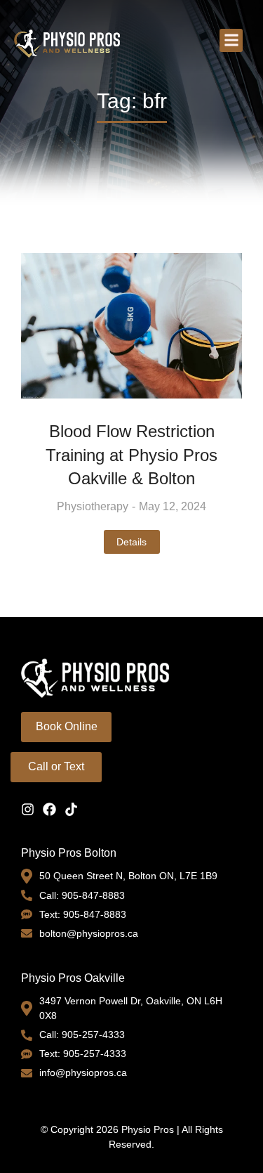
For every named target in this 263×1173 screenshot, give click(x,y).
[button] (231, 40)
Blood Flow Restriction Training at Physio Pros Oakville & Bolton (131, 455)
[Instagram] (27, 809)
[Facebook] (49, 809)
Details (131, 541)
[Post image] (131, 325)
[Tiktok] (71, 809)
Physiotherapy (92, 506)
